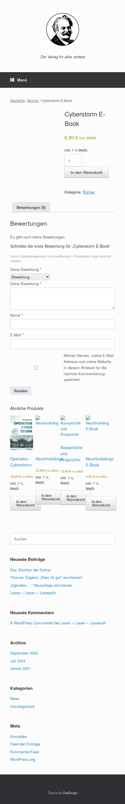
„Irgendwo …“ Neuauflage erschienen (41, 585)
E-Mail (17, 335)
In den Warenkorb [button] (25, 503)
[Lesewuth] (62, 29)
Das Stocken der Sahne (30, 570)
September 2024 (24, 653)
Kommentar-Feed (24, 751)
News (14, 698)
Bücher (33, 100)
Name (16, 315)
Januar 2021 (20, 668)
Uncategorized (22, 706)
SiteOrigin (70, 792)
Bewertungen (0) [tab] (31, 207)
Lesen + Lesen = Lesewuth (33, 592)
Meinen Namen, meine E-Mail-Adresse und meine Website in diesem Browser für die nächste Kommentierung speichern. (89, 367)
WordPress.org (22, 759)
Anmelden (18, 736)
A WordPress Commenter (31, 623)
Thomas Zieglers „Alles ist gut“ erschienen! (46, 577)
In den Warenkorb (87, 172)
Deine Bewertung (25, 269)
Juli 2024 (17, 660)
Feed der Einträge (25, 744)
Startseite (17, 100)
